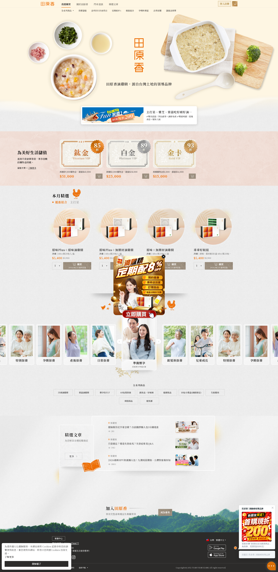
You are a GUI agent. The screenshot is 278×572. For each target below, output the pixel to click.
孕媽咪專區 (144, 10)
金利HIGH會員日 (99, 10)
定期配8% (116, 10)
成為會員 (165, 512)
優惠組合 (130, 10)
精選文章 (113, 4)
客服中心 (59, 538)
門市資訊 (98, 4)
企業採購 (157, 10)
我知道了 (36, 563)
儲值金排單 (171, 10)
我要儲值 (82, 10)
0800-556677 (71, 543)
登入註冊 (224, 3)
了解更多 (9, 557)
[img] (163, 256)
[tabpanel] (139, 115)
